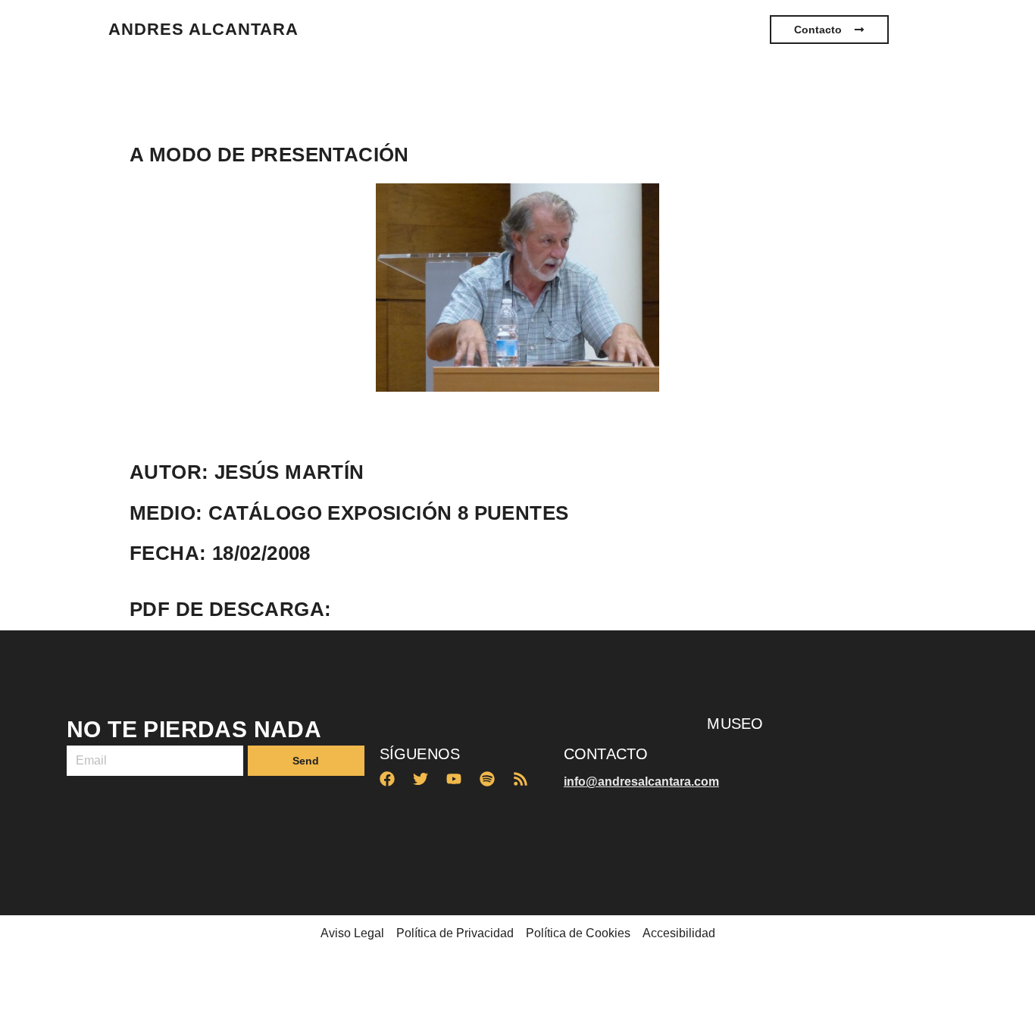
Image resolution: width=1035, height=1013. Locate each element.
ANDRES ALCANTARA (203, 29)
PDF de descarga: (230, 609)
